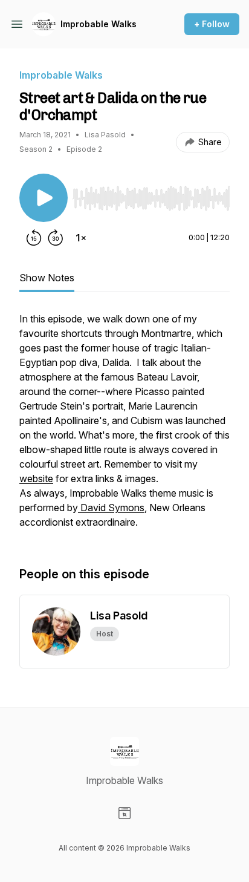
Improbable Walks (98, 24)
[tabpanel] (124, 426)
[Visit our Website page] (124, 813)
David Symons (111, 507)
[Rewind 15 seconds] (33, 237)
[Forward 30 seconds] (55, 237)
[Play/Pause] (43, 198)
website (36, 478)
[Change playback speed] (81, 237)
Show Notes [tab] (46, 278)
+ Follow (212, 24)
